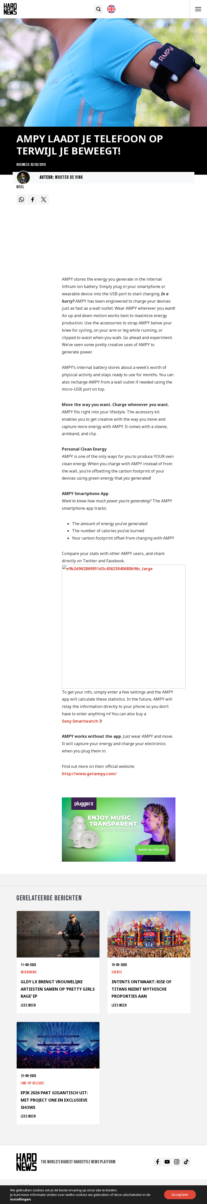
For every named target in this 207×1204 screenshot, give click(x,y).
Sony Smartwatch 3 (81, 721)
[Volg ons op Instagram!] (176, 1161)
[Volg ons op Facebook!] (157, 1161)
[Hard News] (10, 8)
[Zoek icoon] (98, 9)
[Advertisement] (118, 232)
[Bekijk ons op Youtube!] (167, 1161)
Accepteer (180, 1194)
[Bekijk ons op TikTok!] (186, 1161)
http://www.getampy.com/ (89, 773)
